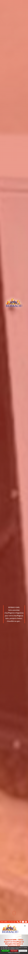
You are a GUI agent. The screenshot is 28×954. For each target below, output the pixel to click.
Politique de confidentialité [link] (14, 952)
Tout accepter (5, 950)
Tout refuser (14, 950)
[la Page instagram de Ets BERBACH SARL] (25, 922)
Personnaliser (22, 950)
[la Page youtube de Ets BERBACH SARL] (22, 922)
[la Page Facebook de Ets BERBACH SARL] (20, 922)
